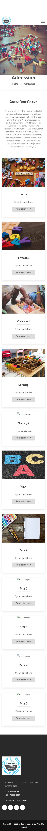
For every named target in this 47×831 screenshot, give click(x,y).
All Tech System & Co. (27, 824)
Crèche (24, 194)
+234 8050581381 (12, 791)
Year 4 (24, 627)
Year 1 (23, 486)
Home (15, 84)
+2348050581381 (21, 8)
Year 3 (23, 588)
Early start (23, 321)
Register (13, 12)
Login (4, 12)
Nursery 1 (23, 385)
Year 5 (23, 665)
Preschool (24, 258)
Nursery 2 (23, 423)
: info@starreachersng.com (16, 800)
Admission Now (23, 208)
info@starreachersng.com (25, 4)
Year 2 (23, 550)
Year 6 (23, 703)
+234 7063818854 (12, 795)
